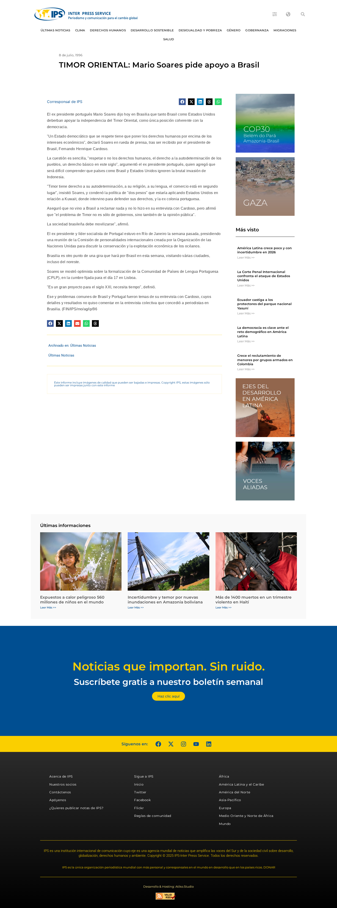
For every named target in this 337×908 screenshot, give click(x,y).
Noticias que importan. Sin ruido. (168, 666)
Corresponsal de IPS (64, 101)
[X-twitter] (171, 744)
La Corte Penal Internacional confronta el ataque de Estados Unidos (263, 276)
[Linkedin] (208, 744)
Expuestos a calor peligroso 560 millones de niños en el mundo (72, 599)
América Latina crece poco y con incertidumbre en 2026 (264, 250)
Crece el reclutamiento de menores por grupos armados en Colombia (265, 360)
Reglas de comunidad (152, 816)
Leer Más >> (245, 257)
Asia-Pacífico (230, 800)
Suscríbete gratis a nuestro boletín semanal (168, 682)
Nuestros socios (63, 784)
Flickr (139, 808)
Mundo (225, 824)
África (224, 776)
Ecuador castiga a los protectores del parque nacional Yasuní (264, 304)
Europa (225, 808)
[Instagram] (183, 744)
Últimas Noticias (55, 30)
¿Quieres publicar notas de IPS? (76, 808)
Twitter (140, 792)
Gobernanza (257, 30)
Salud (168, 39)
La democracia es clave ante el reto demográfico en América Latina (263, 332)
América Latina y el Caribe (241, 784)
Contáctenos (60, 792)
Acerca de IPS (61, 776)
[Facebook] (158, 744)
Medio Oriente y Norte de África (246, 816)
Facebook (142, 800)
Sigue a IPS (144, 776)
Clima (80, 30)
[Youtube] (196, 744)
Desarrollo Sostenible (152, 30)
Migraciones (284, 30)
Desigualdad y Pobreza (200, 30)
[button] (302, 14)
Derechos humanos (108, 30)
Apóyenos (57, 800)
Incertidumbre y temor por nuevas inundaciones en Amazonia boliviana (165, 599)
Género (234, 30)
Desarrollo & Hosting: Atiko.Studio (168, 886)
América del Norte (234, 792)
